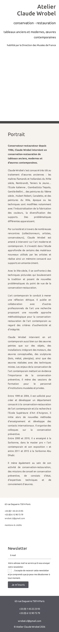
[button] (18, 584)
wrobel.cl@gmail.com (15, 518)
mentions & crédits (13, 525)
